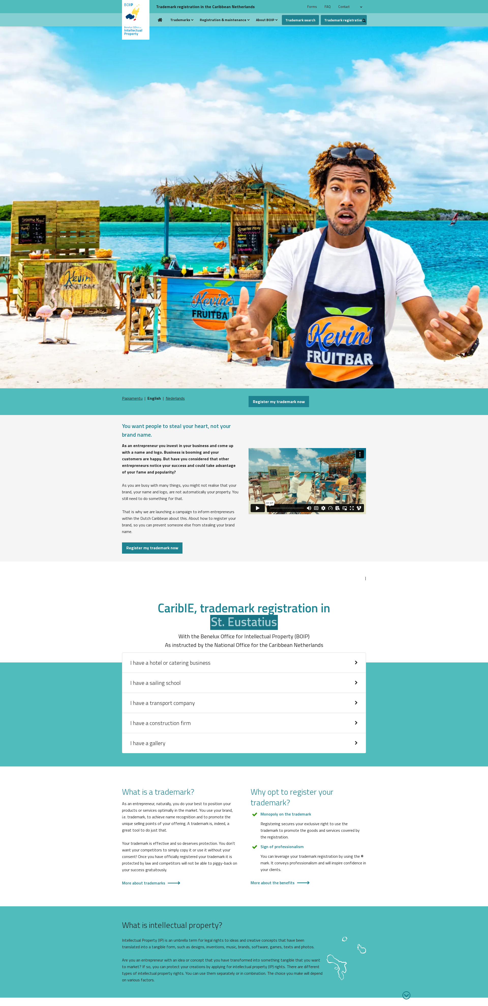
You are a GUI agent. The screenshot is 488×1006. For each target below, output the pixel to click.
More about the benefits (273, 883)
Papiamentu (132, 398)
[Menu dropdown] (192, 19)
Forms (312, 6)
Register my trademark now (279, 401)
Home (160, 19)
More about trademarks (143, 883)
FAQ (328, 6)
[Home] (138, 20)
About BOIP (265, 19)
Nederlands (175, 398)
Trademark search (300, 20)
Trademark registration (343, 20)
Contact (343, 6)
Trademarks (180, 19)
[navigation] (362, 6)
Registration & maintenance (223, 19)
